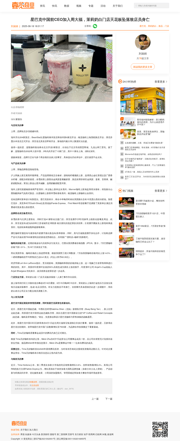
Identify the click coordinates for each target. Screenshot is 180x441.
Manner (72, 189)
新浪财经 (45, 434)
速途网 (110, 434)
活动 (103, 5)
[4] (126, 244)
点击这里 (35, 385)
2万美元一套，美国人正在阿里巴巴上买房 (142, 171)
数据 (66, 5)
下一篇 (108, 398)
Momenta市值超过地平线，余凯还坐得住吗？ (143, 154)
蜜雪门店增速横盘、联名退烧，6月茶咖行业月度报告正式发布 (145, 148)
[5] (126, 256)
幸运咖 (48, 189)
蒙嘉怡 (19, 119)
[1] (126, 206)
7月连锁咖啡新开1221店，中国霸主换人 (150, 215)
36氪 (104, 434)
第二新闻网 (62, 434)
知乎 (86, 434)
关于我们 (118, 5)
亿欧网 (98, 434)
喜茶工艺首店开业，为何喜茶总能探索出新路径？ (145, 177)
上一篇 (95, 398)
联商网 (91, 434)
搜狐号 (53, 434)
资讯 (42, 5)
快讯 (54, 5)
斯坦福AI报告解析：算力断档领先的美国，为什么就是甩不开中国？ (150, 122)
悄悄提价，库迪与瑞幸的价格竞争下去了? (150, 253)
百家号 (71, 434)
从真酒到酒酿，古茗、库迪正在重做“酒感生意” (144, 142)
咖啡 (47, 137)
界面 (22, 434)
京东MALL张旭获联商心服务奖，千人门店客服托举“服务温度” (145, 166)
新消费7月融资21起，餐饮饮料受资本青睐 (150, 202)
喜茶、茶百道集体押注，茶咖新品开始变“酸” (150, 132)
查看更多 (160, 81)
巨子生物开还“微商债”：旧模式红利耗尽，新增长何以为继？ (145, 159)
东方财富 (79, 434)
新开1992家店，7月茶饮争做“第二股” (151, 227)
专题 (90, 5)
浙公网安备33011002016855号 (71, 438)
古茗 (87, 223)
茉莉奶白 (30, 276)
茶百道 (35, 141)
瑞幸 (13, 137)
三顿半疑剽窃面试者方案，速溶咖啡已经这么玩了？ (150, 240)
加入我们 (33, 429)
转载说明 (33, 381)
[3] (126, 231)
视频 (78, 5)
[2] (126, 219)
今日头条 (36, 434)
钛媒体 (28, 434)
